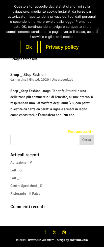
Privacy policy (62, 47)
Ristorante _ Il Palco (25, 193)
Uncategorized (62, 79)
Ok (28, 47)
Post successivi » (81, 131)
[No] (97, 29)
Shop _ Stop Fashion (28, 74)
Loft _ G (16, 170)
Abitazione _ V (21, 162)
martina (21, 79)
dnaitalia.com (79, 240)
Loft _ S (15, 178)
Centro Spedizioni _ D (26, 186)
